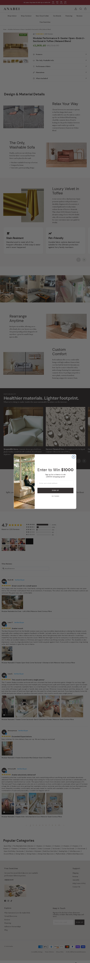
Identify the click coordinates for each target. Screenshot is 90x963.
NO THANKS (55, 496)
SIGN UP (55, 490)
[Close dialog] (73, 456)
